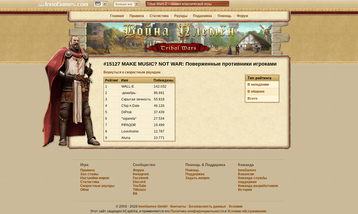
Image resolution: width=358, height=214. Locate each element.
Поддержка (202, 16)
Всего (252, 98)
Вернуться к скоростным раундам (132, 72)
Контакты (178, 206)
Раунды (180, 16)
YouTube (139, 186)
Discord (139, 182)
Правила (136, 16)
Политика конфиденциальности (197, 211)
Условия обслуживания (246, 211)
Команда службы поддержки (252, 180)
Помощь (224, 16)
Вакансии (246, 174)
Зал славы (89, 174)
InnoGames (247, 170)
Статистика (159, 16)
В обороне (256, 91)
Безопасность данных (207, 206)
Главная (117, 16)
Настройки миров (94, 178)
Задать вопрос (197, 178)
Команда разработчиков (258, 186)
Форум (242, 16)
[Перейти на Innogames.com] (63, 4)
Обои (84, 190)
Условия (235, 206)
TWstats (139, 190)
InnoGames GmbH (153, 206)
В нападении (258, 84)
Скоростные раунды (97, 186)
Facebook (141, 178)
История (245, 190)
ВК (135, 194)
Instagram (141, 174)
